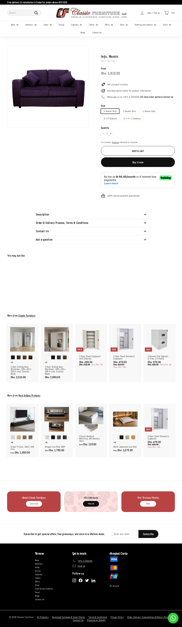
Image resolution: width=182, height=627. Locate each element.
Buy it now (138, 162)
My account (114, 585)
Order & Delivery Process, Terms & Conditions (62, 223)
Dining (61, 24)
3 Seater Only (110, 111)
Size (103, 105)
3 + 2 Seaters (110, 118)
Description (42, 214)
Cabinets (75, 24)
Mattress (29, 24)
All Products (43, 617)
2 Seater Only (129, 111)
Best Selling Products (29, 395)
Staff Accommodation (144, 24)
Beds (13, 24)
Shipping (115, 142)
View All (91, 503)
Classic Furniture (27, 315)
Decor (165, 24)
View (148, 503)
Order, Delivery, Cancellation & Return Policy (148, 617)
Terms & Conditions (98, 617)
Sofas (46, 24)
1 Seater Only (149, 111)
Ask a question (44, 239)
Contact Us (96, 32)
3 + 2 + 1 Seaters (132, 118)
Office (107, 24)
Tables (92, 24)
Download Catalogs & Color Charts (68, 617)
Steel (122, 24)
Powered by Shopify (96, 620)
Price (103, 68)
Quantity (105, 128)
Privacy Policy (117, 617)
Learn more (34, 503)
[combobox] (24, 13)
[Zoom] (48, 86)
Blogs (83, 32)
